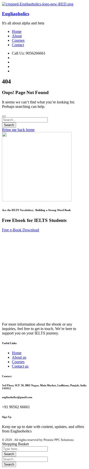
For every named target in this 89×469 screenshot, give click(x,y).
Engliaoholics (15, 13)
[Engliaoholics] (37, 4)
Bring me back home (18, 130)
